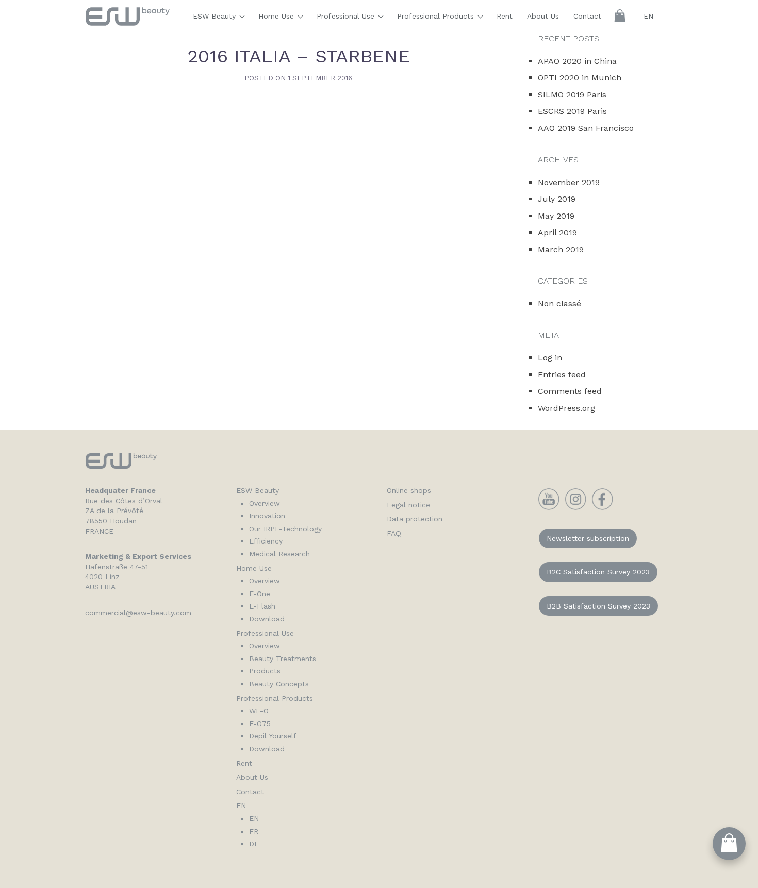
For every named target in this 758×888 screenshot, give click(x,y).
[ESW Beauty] (127, 21)
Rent (505, 16)
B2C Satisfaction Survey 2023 (598, 572)
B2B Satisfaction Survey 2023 (598, 606)
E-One (259, 593)
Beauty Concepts (279, 684)
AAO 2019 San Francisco (586, 128)
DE (254, 844)
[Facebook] (602, 507)
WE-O (259, 710)
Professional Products (436, 16)
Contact (587, 16)
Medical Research (279, 554)
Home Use (277, 16)
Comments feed (570, 391)
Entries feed (562, 375)
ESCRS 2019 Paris (572, 111)
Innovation (267, 516)
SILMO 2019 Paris (572, 95)
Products (265, 671)
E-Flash (262, 606)
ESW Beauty (215, 16)
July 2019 (556, 199)
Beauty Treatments (282, 658)
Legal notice (408, 505)
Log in (550, 358)
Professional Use (347, 16)
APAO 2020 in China (577, 61)
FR (253, 831)
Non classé (559, 303)
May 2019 (556, 216)
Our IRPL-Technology (285, 528)
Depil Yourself (272, 736)
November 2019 (569, 182)
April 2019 (557, 232)
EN (648, 16)
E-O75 (260, 723)
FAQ (394, 533)
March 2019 (561, 249)
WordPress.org (566, 408)
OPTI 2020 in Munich (579, 78)
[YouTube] (548, 507)
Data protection (414, 519)
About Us (543, 16)
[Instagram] (575, 507)
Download (267, 619)
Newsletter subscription (588, 538)
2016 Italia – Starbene (298, 56)
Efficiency (266, 541)
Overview (264, 503)
